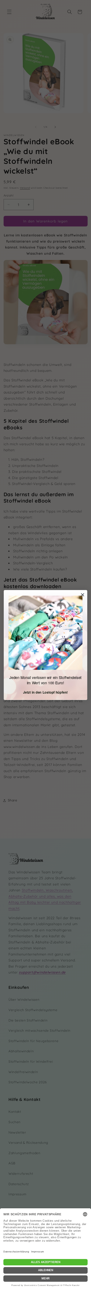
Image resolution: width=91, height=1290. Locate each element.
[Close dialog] (82, 595)
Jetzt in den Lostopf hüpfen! (45, 692)
